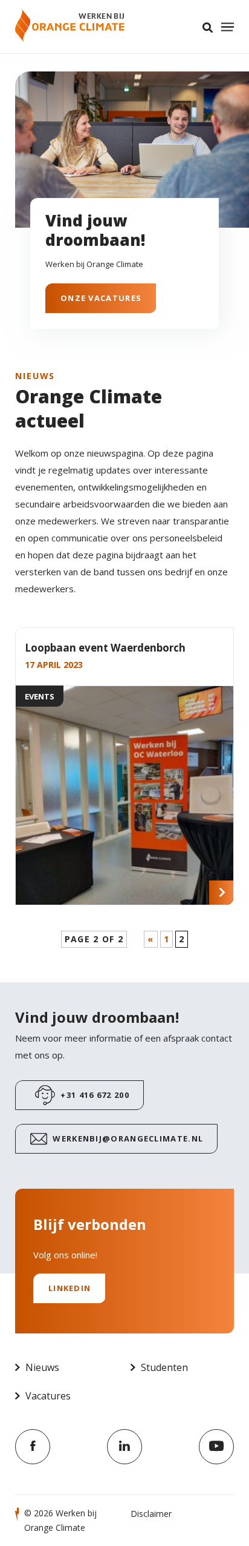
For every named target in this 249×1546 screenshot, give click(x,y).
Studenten (164, 1367)
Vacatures (48, 1395)
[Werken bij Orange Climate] (70, 25)
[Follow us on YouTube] (216, 1446)
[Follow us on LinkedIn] (124, 1446)
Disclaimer (151, 1513)
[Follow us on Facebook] (32, 1446)
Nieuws (42, 1367)
